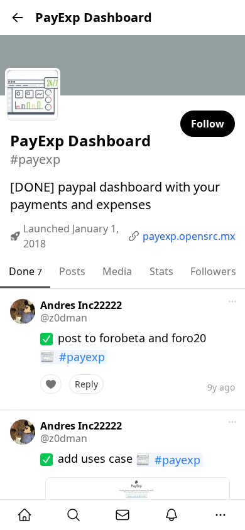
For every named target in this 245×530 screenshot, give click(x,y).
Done (25, 271)
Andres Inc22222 (81, 305)
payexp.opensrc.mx (189, 236)
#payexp (82, 357)
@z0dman (63, 318)
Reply (86, 384)
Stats (161, 271)
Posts (72, 271)
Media (117, 271)
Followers (213, 271)
